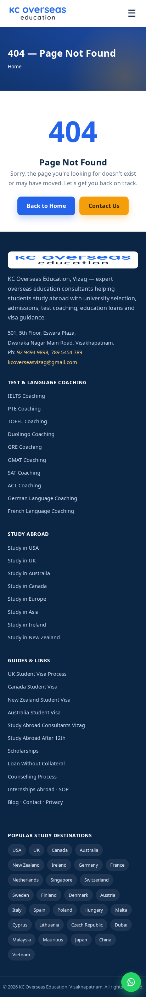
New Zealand (26, 865)
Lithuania (49, 925)
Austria (107, 895)
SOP (64, 789)
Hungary (93, 910)
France (117, 865)
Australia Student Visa (34, 712)
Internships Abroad (31, 789)
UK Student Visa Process (37, 673)
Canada (60, 850)
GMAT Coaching (27, 459)
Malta (121, 910)
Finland (49, 895)
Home (15, 66)
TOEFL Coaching (27, 421)
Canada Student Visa (32, 686)
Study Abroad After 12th (37, 737)
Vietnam (21, 954)
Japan (81, 939)
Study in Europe (27, 598)
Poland (64, 910)
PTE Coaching (24, 408)
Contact (32, 801)
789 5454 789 (66, 352)
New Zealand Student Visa (39, 699)
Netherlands (25, 880)
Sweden (20, 895)
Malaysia (21, 939)
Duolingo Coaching (31, 433)
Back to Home (46, 206)
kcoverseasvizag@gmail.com (42, 362)
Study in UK (22, 560)
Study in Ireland (27, 624)
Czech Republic (87, 925)
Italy (17, 910)
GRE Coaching (25, 446)
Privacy (54, 801)
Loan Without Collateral (36, 763)
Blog (13, 801)
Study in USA (23, 547)
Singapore (61, 880)
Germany (88, 865)
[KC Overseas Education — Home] (38, 13)
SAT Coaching (24, 472)
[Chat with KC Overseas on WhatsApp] (131, 982)
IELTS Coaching (26, 395)
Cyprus (19, 925)
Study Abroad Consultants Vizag (46, 725)
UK (36, 850)
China (105, 939)
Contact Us (104, 206)
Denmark (78, 895)
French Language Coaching (41, 510)
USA (16, 850)
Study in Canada (27, 585)
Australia (89, 850)
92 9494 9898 (32, 352)
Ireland (59, 865)
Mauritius (53, 939)
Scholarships (23, 750)
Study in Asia (23, 611)
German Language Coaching (42, 498)
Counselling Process (32, 776)
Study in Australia (29, 573)
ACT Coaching (24, 485)
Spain (39, 910)
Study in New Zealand (34, 637)
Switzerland (96, 880)
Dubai (121, 925)
